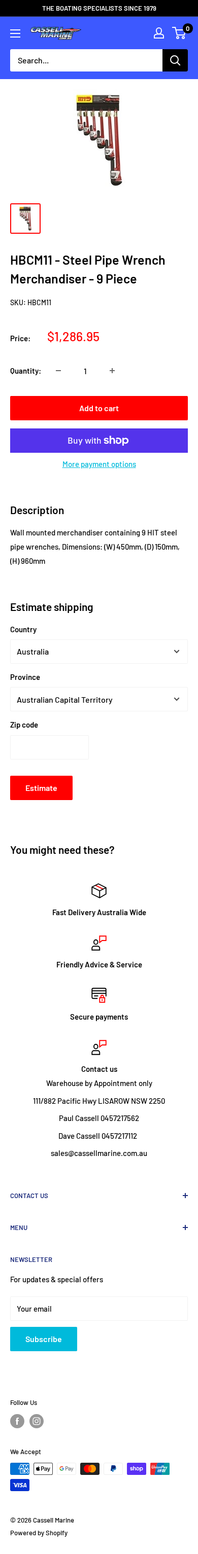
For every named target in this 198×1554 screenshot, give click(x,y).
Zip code (24, 724)
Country (23, 629)
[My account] (159, 33)
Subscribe (43, 1339)
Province (25, 676)
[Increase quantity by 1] (112, 370)
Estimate (41, 787)
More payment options (99, 463)
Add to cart (99, 408)
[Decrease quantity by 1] (58, 370)
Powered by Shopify (39, 1533)
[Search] (175, 60)
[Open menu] (15, 33)
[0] (179, 33)
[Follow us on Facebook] (17, 1421)
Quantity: (25, 370)
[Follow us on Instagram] (36, 1421)
